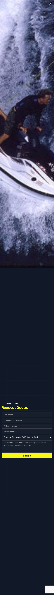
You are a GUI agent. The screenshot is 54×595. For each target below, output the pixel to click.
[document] (27, 297)
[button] (50, 3)
